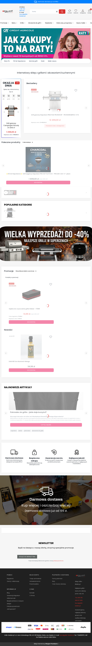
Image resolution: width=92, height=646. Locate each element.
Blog (8, 593)
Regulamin (10, 578)
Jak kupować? (11, 609)
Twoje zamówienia (35, 578)
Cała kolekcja (27, 142)
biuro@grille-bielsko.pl (66, 635)
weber (20, 431)
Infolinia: (22, 9)
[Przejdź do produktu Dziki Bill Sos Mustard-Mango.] (31, 347)
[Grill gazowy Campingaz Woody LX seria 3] (11, 111)
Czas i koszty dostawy (59, 584)
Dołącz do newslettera (27, 557)
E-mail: (23, 14)
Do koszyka (38, 182)
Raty (53, 581)
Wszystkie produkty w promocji (25, 271)
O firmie (32, 595)
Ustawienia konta (35, 581)
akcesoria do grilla (37, 431)
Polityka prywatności (13, 606)
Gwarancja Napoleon (13, 595)
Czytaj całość (46, 425)
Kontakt (32, 593)
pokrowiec (27, 431)
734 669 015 (78, 598)
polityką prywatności (58, 560)
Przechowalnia (34, 584)
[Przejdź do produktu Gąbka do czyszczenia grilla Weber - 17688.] (31, 294)
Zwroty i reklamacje (13, 581)
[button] (62, 11)
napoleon (14, 431)
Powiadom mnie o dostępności (55, 126)
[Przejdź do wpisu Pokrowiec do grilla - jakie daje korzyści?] (46, 401)
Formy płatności (57, 578)
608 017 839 (78, 600)
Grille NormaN (11, 598)
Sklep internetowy (45, 644)
